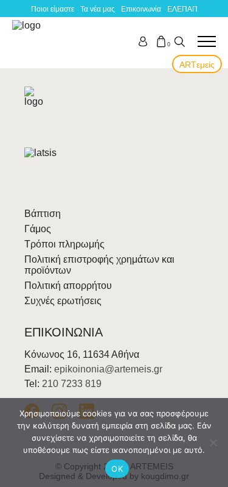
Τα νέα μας (97, 9)
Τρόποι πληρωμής (64, 244)
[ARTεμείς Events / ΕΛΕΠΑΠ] (28, 41)
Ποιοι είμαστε (52, 9)
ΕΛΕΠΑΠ (182, 9)
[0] (161, 41)
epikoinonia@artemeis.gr (108, 369)
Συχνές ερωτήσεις (63, 301)
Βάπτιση (42, 213)
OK (117, 469)
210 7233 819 (72, 384)
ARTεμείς (197, 64)
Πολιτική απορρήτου (68, 285)
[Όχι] (213, 442)
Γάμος (37, 229)
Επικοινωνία (141, 9)
